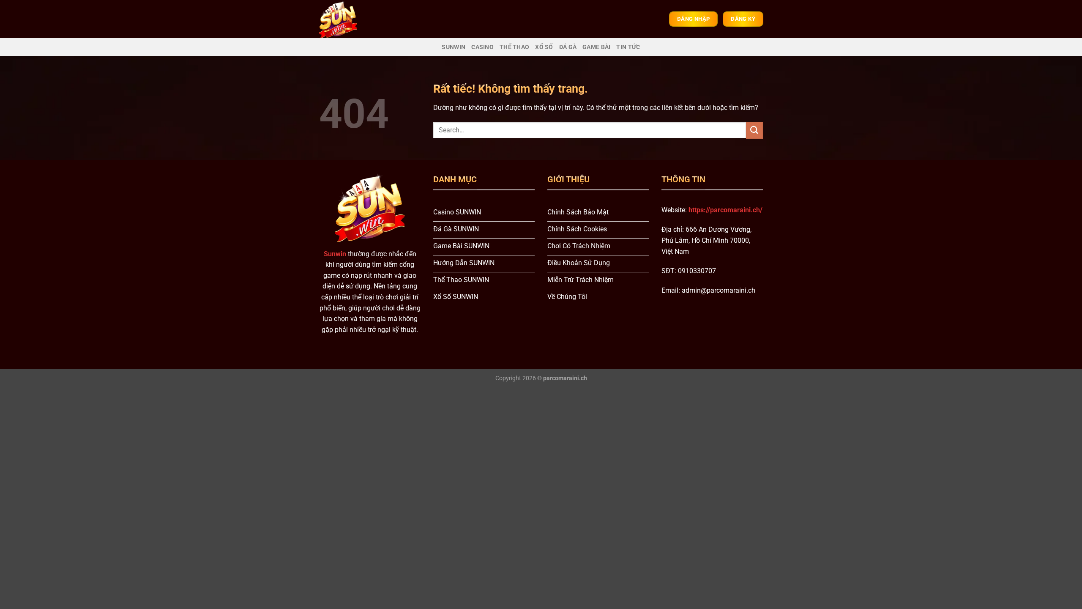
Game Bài (596, 47)
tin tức (628, 47)
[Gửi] (754, 130)
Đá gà (568, 47)
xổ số (544, 47)
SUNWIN (453, 47)
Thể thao (514, 47)
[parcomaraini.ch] (345, 19)
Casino (482, 47)
